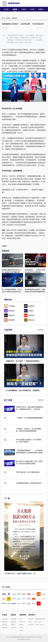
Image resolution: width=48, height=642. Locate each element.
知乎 (21, 619)
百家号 (22, 627)
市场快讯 (13, 627)
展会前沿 (4, 627)
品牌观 (14, 9)
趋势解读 (4, 622)
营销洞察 (13, 619)
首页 (3, 18)
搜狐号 (22, 625)
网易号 (22, 630)
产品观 (32, 9)
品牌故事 (14, 18)
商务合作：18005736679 (36, 625)
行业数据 (4, 619)
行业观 (6, 9)
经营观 (40, 9)
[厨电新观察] (8, 3)
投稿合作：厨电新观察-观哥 (36, 619)
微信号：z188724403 (35, 622)
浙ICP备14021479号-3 (24, 639)
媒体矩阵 (23, 615)
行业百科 (6, 14)
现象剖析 (4, 625)
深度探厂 (13, 625)
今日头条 (22, 622)
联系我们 (31, 615)
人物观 (23, 9)
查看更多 (41, 330)
